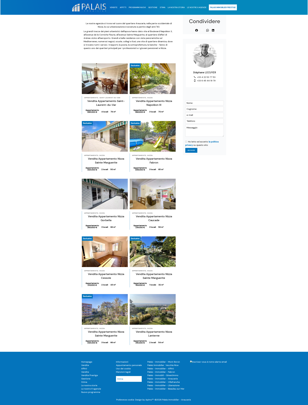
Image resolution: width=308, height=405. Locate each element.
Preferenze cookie (125, 399)
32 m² (161, 285)
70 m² (161, 111)
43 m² (113, 285)
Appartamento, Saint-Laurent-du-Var (102, 98)
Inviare (191, 150)
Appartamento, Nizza (142, 98)
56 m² (161, 227)
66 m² (113, 227)
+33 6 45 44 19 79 (206, 80)
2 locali (104, 169)
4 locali (104, 111)
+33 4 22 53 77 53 (206, 77)
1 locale (152, 285)
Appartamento (92, 111)
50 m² (113, 169)
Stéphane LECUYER (204, 72)
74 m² (113, 111)
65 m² (161, 169)
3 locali (152, 111)
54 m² (161, 342)
